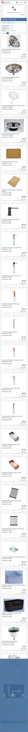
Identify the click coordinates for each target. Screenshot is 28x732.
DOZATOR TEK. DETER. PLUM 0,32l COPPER (12, 360)
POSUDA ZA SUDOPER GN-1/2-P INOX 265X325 (13, 557)
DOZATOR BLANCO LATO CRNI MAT (11, 219)
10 (24, 33)
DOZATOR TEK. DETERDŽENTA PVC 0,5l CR (12, 416)
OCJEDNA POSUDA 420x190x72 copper (11, 472)
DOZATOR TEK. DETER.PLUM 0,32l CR (11, 388)
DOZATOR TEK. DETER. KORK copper (11, 304)
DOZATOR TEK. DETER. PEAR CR (9, 332)
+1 (10, 59)
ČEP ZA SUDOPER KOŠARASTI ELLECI (11, 77)
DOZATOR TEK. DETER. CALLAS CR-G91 (11, 275)
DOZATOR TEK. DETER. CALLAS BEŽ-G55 (11, 247)
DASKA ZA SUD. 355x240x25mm (10, 161)
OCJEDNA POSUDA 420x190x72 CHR (11, 444)
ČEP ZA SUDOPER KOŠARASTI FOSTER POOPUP (13, 105)
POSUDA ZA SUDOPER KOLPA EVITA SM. (12, 613)
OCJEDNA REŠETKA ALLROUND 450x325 (11, 500)
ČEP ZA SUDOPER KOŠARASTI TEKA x (11, 133)
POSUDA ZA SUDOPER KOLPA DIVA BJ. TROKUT (13, 585)
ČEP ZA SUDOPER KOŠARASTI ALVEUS (11, 49)
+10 (5, 59)
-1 (16, 59)
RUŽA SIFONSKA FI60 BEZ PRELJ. (10, 641)
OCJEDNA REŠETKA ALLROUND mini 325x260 (13, 528)
